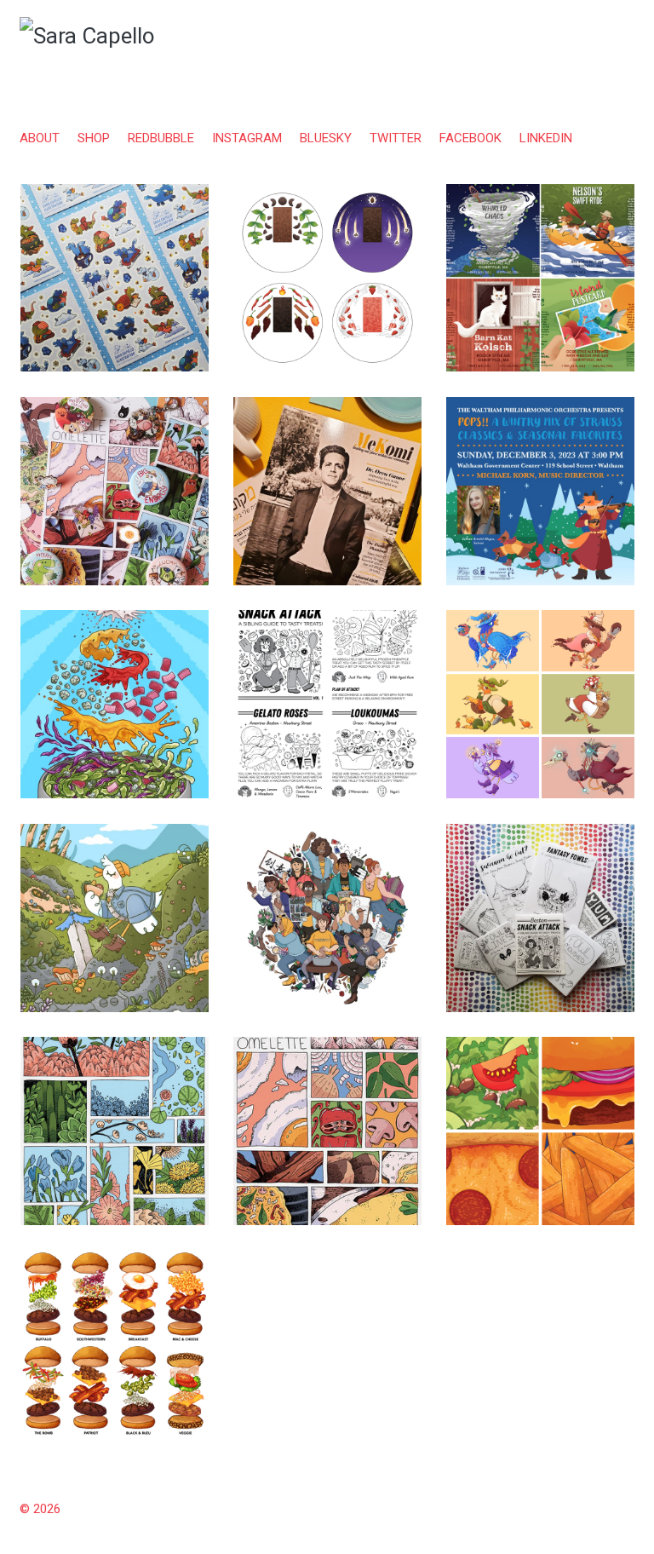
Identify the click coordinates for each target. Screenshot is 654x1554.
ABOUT (40, 138)
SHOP (93, 138)
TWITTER (396, 138)
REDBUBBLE (161, 138)
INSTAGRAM (247, 138)
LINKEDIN (545, 138)
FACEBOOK (470, 138)
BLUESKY (326, 138)
